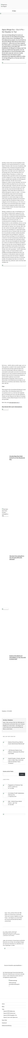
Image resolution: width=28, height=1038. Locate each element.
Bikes (3, 1006)
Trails (3, 1009)
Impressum (4, 1022)
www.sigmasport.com (13, 402)
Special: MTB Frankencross (9, 1013)
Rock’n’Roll (4, 1020)
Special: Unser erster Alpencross (11, 1017)
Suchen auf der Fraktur (8, 771)
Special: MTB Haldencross (9, 1011)
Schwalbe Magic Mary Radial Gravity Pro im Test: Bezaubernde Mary (17, 457)
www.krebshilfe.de (17, 965)
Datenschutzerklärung (6, 1025)
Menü (14, 11)
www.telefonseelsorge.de (14, 984)
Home (3, 1004)
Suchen (22, 774)
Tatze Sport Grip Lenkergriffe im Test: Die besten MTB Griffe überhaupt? (16, 557)
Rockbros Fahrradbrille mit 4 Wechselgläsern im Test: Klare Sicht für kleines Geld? (17, 657)
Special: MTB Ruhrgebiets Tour (10, 1015)
